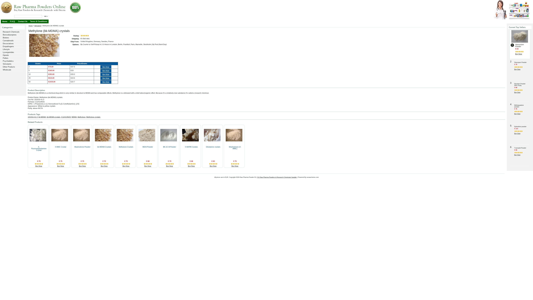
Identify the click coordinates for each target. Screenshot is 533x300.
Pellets (5, 58)
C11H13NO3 (66, 117)
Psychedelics (8, 61)
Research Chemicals (11, 32)
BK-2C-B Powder (169, 147)
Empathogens (8, 46)
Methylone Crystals (126, 147)
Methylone (82, 117)
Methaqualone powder (519, 106)
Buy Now (105, 67)
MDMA (74, 117)
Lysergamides (8, 52)
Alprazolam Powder (519, 46)
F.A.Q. (12, 21)
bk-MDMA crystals (53, 117)
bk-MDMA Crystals (104, 147)
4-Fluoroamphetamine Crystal (38, 148)
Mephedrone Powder (82, 147)
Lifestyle (6, 49)
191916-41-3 (33, 117)
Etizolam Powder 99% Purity (520, 84)
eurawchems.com (313, 177)
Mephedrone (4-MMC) (235, 147)
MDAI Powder (148, 147)
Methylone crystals (93, 117)
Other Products (9, 67)
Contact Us (22, 21)
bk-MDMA (42, 117)
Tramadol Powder (520, 148)
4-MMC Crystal (60, 147)
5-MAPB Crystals (191, 147)
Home (4, 21)
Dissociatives (8, 43)
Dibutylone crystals (213, 147)
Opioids (6, 55)
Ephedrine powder (520, 126)
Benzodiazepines (10, 35)
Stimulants (7, 64)
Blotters (6, 38)
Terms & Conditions (38, 21)
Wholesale (7, 70)
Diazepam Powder (520, 62)
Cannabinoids (8, 41)
